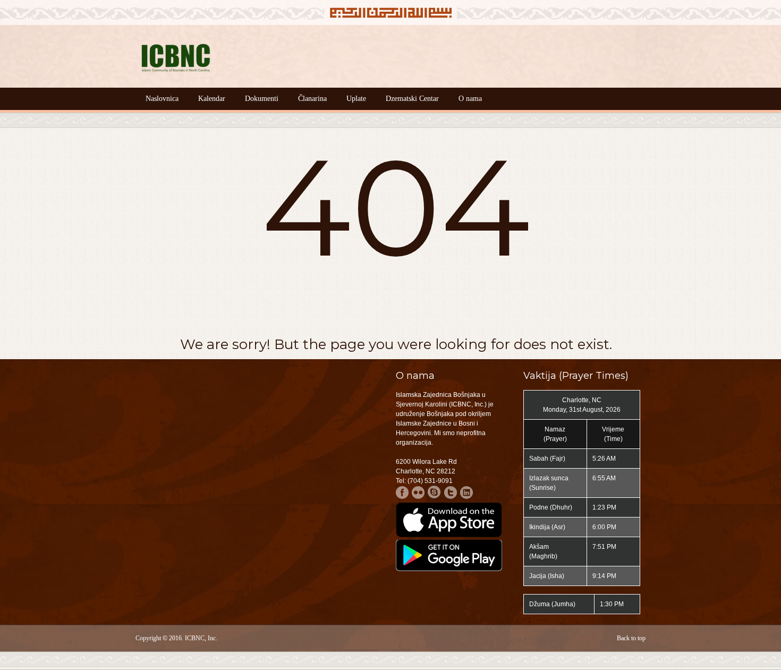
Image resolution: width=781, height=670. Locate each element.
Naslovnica (162, 99)
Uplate (356, 99)
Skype (434, 492)
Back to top (631, 638)
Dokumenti (261, 99)
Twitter (450, 492)
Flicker (418, 492)
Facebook (402, 492)
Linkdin (466, 492)
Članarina (312, 99)
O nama (470, 99)
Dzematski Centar (412, 99)
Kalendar (211, 99)
